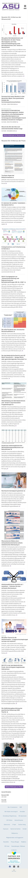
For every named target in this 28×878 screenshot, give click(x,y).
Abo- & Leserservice (12, 807)
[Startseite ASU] (10, 6)
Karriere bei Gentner (15, 829)
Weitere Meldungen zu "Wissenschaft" (14, 135)
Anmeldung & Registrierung (9, 816)
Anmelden (22, 811)
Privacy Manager (15, 842)
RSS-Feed (7, 846)
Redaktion (23, 842)
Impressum (5, 829)
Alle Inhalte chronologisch (11, 811)
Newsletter (6, 842)
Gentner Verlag (22, 824)
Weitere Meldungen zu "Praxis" (14, 786)
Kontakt (24, 829)
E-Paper (14, 824)
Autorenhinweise (19, 820)
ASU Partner (9, 820)
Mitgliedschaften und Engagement (14, 837)
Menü (25, 8)
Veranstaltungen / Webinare (18, 846)
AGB (21, 807)
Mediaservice (15, 833)
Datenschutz (7, 824)
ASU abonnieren (23, 816)
